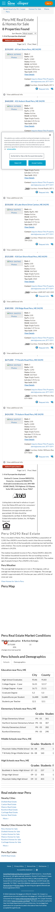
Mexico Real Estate (8, 807)
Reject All (18, 163)
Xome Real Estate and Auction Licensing (16, 874)
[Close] (50, 135)
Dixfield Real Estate (9, 802)
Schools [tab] (6, 662)
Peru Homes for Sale (9, 829)
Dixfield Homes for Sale (10, 831)
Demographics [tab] (19, 662)
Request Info (44, 89)
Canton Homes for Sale (10, 834)
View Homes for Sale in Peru (12, 581)
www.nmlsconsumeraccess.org (26, 899)
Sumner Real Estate (8, 815)
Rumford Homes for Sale (11, 839)
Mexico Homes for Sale (10, 837)
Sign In (49, 3)
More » (5, 818)
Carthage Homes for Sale (11, 842)
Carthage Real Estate (9, 812)
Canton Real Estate (8, 804)
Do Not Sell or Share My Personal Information (27, 156)
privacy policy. (11, 149)
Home (9, 866)
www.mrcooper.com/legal (20, 901)
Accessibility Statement (24, 870)
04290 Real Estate (8, 856)
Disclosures (42, 866)
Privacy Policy (19, 866)
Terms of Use (31, 866)
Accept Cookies (37, 163)
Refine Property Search (13, 40)
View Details (29, 74)
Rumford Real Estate (9, 810)
